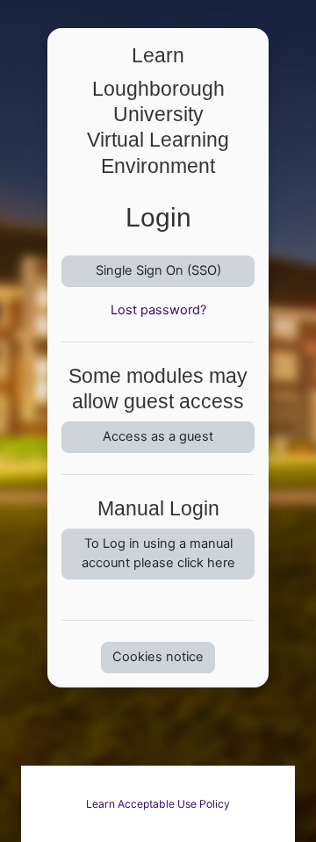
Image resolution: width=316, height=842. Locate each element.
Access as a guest (158, 436)
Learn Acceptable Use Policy (158, 803)
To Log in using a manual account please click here (158, 553)
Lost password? (158, 310)
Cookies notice (158, 657)
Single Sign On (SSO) (158, 270)
